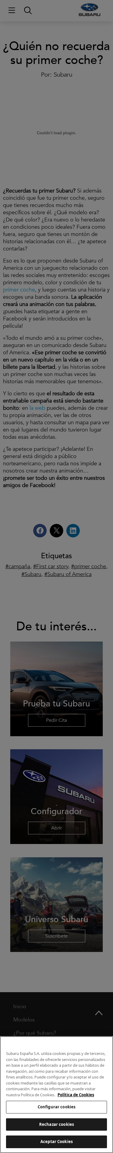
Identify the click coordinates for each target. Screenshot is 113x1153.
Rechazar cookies (56, 1124)
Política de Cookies (76, 1094)
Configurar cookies (56, 1107)
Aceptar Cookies (56, 1141)
